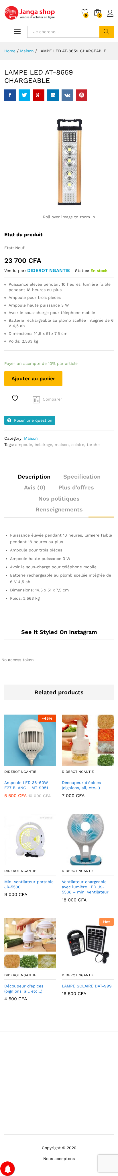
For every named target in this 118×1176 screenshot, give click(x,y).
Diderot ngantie (48, 270)
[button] (16, 763)
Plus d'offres (76, 487)
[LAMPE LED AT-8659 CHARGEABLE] (10, 95)
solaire (77, 444)
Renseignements (59, 509)
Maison (31, 438)
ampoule (23, 444)
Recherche (106, 32)
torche (93, 444)
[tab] (34, 479)
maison (62, 444)
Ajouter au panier (33, 378)
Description (34, 476)
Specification (82, 476)
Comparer (52, 399)
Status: (82, 270)
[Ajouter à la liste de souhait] (15, 398)
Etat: (9, 247)
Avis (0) (35, 487)
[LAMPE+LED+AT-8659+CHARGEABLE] (24, 95)
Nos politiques (59, 498)
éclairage (43, 444)
